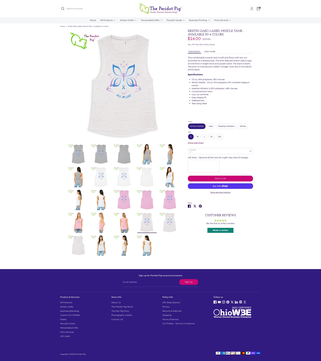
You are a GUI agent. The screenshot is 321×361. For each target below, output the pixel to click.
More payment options (220, 192)
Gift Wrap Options (171, 302)
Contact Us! (117, 319)
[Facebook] (215, 302)
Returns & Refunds (171, 311)
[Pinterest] (227, 302)
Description (194, 51)
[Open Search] (62, 8)
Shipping (167, 315)
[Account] (251, 8)
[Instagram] (223, 302)
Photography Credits (121, 315)
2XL (220, 136)
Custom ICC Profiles (70, 315)
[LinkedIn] (236, 302)
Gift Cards (65, 336)
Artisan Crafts (127, 20)
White (243, 126)
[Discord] (240, 302)
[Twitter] (232, 302)
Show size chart (196, 143)
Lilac (211, 126)
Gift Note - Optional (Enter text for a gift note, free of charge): (218, 157)
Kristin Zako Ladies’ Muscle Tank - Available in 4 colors (88, 26)
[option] (124, 86)
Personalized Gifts (150, 20)
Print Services (221, 20)
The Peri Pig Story (120, 311)
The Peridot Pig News (122, 307)
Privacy (166, 307)
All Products (106, 20)
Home (93, 20)
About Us (116, 302)
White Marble (197, 126)
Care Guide (209, 51)
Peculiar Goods (174, 20)
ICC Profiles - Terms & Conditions (178, 323)
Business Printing (198, 20)
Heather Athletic (226, 126)
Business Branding (69, 311)
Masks (63, 319)
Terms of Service (170, 319)
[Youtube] (219, 302)
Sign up (189, 282)
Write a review (220, 230)
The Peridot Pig (80, 354)
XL (211, 136)
